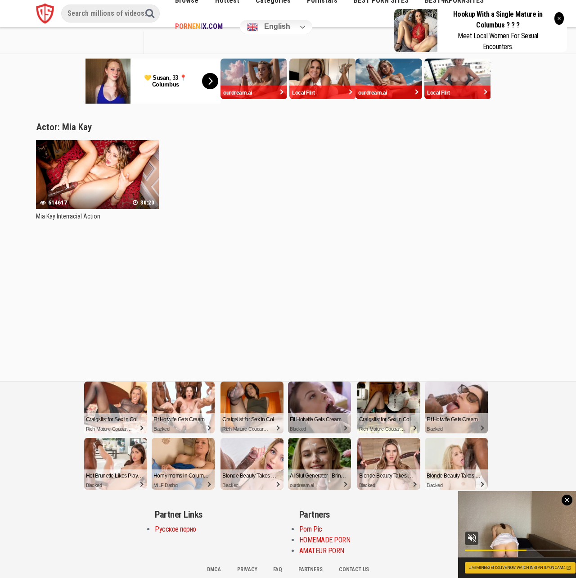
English (276, 26)
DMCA (214, 569)
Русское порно (175, 529)
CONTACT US (354, 569)
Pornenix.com (198, 26)
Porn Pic (310, 529)
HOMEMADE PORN (325, 540)
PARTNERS (310, 569)
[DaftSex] (45, 13)
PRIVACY (247, 569)
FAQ (277, 569)
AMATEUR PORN (321, 550)
